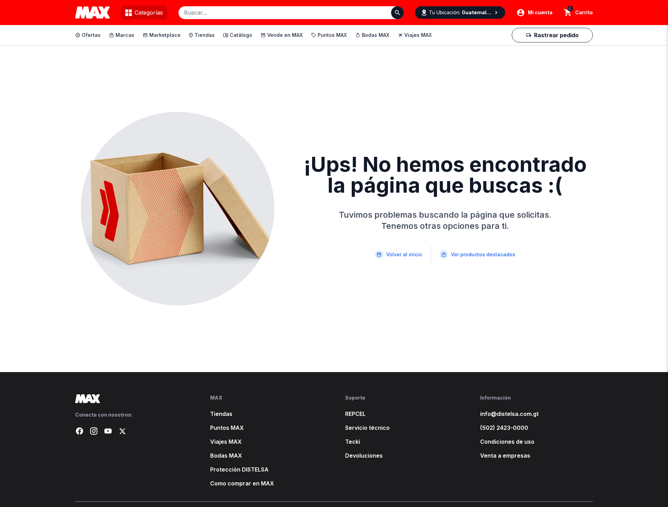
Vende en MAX (285, 35)
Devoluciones (364, 455)
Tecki (352, 441)
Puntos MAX (332, 35)
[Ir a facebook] (79, 431)
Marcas (125, 35)
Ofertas (91, 35)
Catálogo (241, 35)
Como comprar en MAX (242, 483)
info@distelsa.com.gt (509, 413)
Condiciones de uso (507, 441)
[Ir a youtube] (108, 431)
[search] (568, 12)
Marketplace (165, 35)
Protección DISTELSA (239, 469)
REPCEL (355, 413)
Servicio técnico (367, 427)
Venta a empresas (505, 455)
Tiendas (204, 35)
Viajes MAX (418, 35)
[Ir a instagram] (93, 431)
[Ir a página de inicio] (131, 398)
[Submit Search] (397, 12)
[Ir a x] (122, 431)
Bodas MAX (375, 35)
